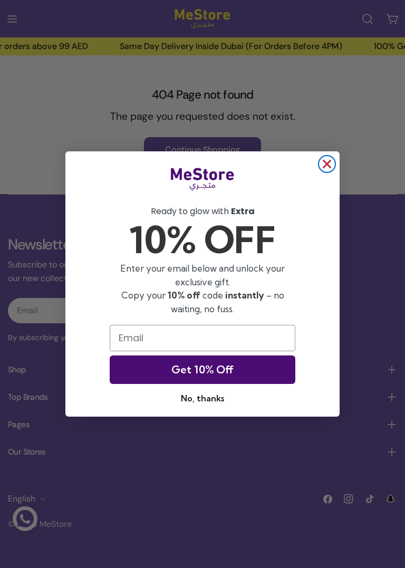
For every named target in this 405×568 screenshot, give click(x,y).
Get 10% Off (202, 369)
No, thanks (202, 398)
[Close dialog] (327, 164)
